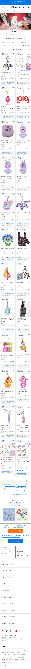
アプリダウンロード (15, 541)
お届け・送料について (7, 564)
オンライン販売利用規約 (8, 635)
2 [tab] (16, 4)
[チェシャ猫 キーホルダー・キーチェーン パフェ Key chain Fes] (8, 97)
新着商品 (4, 547)
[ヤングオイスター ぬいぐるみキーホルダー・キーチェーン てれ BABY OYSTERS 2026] (8, 167)
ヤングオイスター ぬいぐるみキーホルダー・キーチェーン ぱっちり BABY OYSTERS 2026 (23, 177)
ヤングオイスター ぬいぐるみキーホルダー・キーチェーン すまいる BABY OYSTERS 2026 (23, 141)
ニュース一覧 (5, 651)
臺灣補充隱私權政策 (6, 662)
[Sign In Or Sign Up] (7, 7)
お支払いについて (6, 570)
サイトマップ (5, 557)
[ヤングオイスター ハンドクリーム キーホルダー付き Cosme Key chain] (8, 416)
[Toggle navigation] (3, 7)
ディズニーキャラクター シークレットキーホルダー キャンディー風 (7, 460)
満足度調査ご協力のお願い (9, 623)
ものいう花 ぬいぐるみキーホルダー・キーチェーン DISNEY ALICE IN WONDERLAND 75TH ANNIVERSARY (7, 249)
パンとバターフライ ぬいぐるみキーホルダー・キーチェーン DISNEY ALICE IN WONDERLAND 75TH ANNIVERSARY (7, 283)
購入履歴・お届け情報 (7, 597)
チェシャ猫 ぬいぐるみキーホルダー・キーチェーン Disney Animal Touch (23, 390)
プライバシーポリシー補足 (8, 654)
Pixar (18, 549)
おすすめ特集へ (15, 505)
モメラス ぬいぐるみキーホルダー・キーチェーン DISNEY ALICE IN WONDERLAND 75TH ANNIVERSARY (7, 355)
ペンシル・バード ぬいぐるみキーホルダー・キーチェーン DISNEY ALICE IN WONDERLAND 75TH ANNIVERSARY (23, 355)
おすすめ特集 (5, 553)
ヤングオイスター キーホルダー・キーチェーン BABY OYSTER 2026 (23, 213)
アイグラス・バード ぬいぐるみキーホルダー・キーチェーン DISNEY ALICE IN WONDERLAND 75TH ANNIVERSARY (23, 107)
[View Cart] (28, 8)
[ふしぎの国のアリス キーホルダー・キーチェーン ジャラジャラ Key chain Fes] (8, 63)
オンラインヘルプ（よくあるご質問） (18, 651)
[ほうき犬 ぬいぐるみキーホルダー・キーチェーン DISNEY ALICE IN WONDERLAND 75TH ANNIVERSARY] (8, 380)
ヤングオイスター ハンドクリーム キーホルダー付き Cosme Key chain (7, 426)
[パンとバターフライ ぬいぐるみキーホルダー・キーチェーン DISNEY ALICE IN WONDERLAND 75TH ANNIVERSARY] (8, 273)
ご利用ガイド (5, 584)
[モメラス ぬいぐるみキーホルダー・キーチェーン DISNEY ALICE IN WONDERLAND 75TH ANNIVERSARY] (8, 344)
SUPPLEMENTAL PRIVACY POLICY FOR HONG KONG (14, 661)
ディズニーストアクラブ (8, 603)
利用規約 (18, 654)
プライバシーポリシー (17, 652)
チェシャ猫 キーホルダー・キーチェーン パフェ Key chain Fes (7, 107)
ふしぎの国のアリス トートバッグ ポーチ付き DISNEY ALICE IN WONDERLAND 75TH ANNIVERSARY (23, 319)
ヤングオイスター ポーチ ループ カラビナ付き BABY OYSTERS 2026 (7, 213)
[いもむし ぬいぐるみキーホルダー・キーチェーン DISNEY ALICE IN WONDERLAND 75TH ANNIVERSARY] (8, 309)
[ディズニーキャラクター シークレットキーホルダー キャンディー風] (8, 450)
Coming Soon (20, 551)
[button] (1, 514)
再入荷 (18, 553)
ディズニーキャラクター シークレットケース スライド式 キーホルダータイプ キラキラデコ (23, 460)
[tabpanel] (16, 2)
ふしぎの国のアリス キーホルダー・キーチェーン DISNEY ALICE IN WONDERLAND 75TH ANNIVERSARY (23, 283)
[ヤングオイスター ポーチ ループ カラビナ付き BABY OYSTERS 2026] (8, 203)
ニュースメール (6, 640)
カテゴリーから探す (6, 549)
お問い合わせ (5, 590)
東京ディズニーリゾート (22, 555)
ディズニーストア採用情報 (9, 616)
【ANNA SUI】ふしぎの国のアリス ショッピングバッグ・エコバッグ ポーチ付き (23, 249)
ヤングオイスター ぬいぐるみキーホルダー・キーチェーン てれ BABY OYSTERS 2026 (7, 177)
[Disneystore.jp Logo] (15, 7)
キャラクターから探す (7, 551)
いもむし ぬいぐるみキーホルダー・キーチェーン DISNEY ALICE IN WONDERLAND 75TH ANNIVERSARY (7, 319)
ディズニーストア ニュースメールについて (14, 527)
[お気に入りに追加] (13, 54)
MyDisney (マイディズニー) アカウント (12, 639)
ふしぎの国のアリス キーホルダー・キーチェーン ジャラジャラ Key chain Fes (7, 73)
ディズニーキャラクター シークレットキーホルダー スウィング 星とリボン (23, 73)
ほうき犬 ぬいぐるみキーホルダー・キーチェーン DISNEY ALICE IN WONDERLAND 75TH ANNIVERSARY (7, 390)
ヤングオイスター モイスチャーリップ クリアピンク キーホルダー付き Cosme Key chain (23, 426)
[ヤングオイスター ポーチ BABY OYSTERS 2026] (8, 131)
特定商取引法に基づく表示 (9, 637)
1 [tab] (15, 4)
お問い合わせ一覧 (6, 652)
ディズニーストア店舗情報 (9, 610)
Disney (18, 547)
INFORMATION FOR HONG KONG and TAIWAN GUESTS (14, 659)
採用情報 (23, 657)
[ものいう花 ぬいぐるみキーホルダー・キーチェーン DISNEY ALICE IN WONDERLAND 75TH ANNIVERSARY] (8, 239)
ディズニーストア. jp (6, 82)
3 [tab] (17, 4)
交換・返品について (7, 577)
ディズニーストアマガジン (8, 555)
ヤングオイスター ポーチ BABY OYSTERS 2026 (6, 141)
